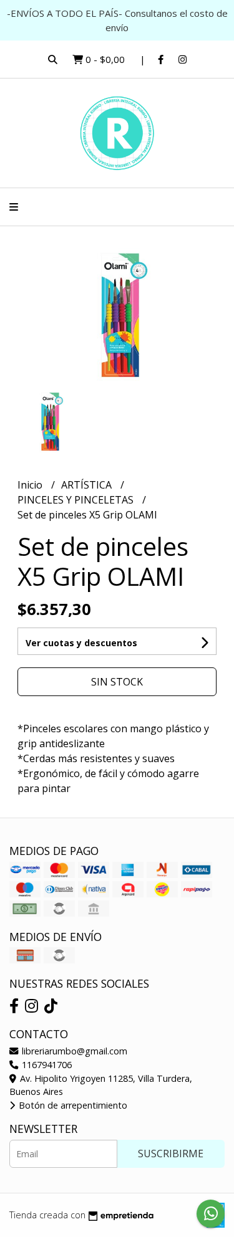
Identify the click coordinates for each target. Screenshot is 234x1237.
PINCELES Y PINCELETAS (76, 500)
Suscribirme (170, 1153)
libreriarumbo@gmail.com (73, 1051)
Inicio (31, 485)
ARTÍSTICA (87, 485)
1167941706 (45, 1065)
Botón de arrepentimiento (71, 1105)
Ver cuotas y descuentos (81, 643)
